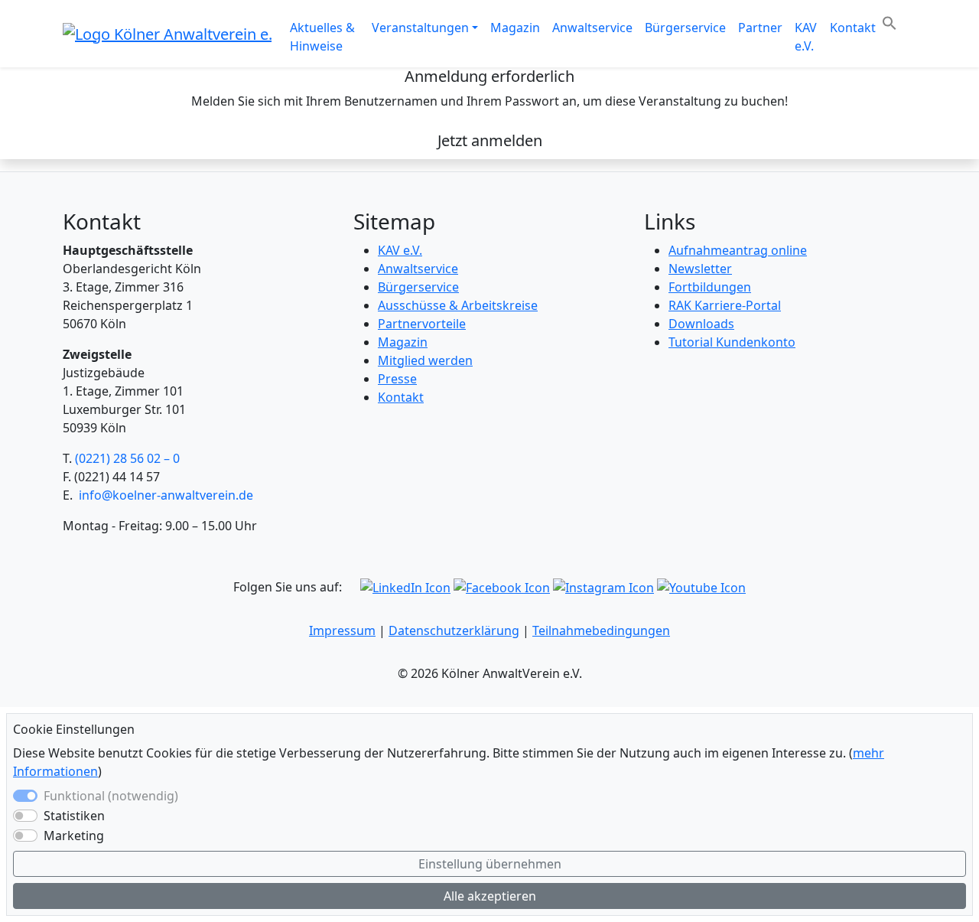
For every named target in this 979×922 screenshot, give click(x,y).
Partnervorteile (422, 323)
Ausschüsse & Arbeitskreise (458, 305)
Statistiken (74, 815)
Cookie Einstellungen (74, 729)
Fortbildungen (709, 287)
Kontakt (853, 27)
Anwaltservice (592, 27)
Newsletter (700, 268)
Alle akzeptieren (490, 896)
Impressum (342, 630)
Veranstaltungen (420, 27)
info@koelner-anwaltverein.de (166, 495)
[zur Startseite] (167, 32)
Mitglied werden (425, 360)
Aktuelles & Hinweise (322, 36)
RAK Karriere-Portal (724, 305)
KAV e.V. (806, 36)
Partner (760, 27)
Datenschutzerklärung (454, 630)
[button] (889, 21)
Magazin (515, 27)
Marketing (74, 835)
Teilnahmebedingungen (601, 630)
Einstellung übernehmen (489, 863)
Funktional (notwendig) (111, 795)
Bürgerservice (685, 27)
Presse (397, 378)
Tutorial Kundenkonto (731, 342)
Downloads (701, 323)
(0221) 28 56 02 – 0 (127, 458)
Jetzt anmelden (489, 140)
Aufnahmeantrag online (737, 250)
